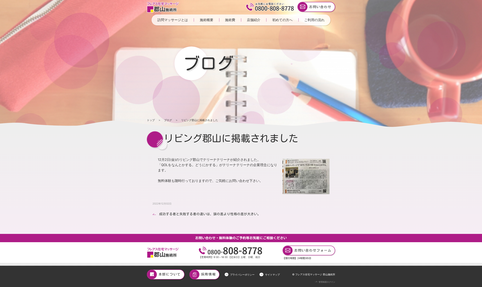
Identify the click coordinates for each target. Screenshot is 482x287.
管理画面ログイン (327, 282)
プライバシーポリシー (242, 274)
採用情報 (208, 274)
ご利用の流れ (314, 20)
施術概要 (206, 20)
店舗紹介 (253, 20)
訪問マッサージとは (172, 20)
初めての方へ (282, 20)
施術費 (230, 20)
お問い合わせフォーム (313, 250)
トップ (151, 120)
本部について (170, 274)
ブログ (168, 120)
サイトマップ (272, 274)
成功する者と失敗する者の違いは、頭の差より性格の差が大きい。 (210, 214)
